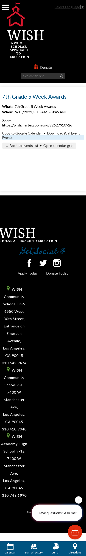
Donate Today (57, 273)
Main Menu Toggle (5, 7)
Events (7, 137)
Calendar (10, 552)
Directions (75, 552)
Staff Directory (34, 552)
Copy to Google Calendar (22, 133)
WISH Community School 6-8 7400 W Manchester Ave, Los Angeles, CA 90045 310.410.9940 (14, 399)
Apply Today (28, 273)
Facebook (29, 263)
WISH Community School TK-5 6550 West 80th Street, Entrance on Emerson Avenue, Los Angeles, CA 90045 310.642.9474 (14, 326)
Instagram (56, 263)
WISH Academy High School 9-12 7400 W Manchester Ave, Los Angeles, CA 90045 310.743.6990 (14, 465)
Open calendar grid (58, 145)
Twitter (43, 263)
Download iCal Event (63, 133)
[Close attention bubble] (78, 500)
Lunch (55, 552)
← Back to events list (21, 145)
